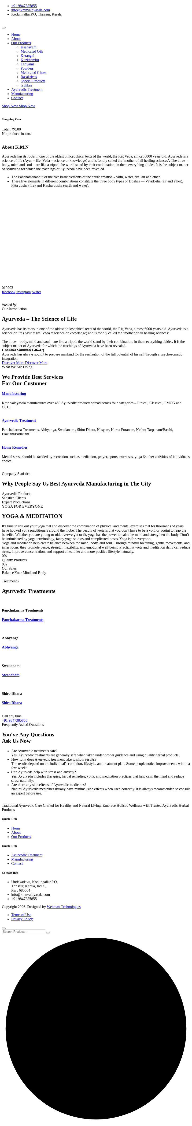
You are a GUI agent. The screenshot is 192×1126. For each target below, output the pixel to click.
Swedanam (10, 675)
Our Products (21, 43)
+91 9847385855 (24, 6)
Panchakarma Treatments (22, 620)
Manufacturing (22, 94)
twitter (36, 292)
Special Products (33, 81)
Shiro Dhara (12, 703)
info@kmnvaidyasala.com (30, 10)
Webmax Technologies (64, 907)
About (16, 39)
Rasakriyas (29, 77)
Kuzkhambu (30, 60)
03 (11, 288)
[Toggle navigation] (4, 27)
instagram (23, 292)
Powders (27, 68)
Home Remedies (14, 447)
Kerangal (27, 56)
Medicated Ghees (33, 73)
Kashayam (28, 47)
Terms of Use (21, 915)
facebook (8, 292)
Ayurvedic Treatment (26, 89)
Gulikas (26, 85)
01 (4, 288)
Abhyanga (10, 647)
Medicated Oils (32, 51)
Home (15, 34)
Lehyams (27, 64)
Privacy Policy (22, 919)
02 (7, 288)
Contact (17, 98)
